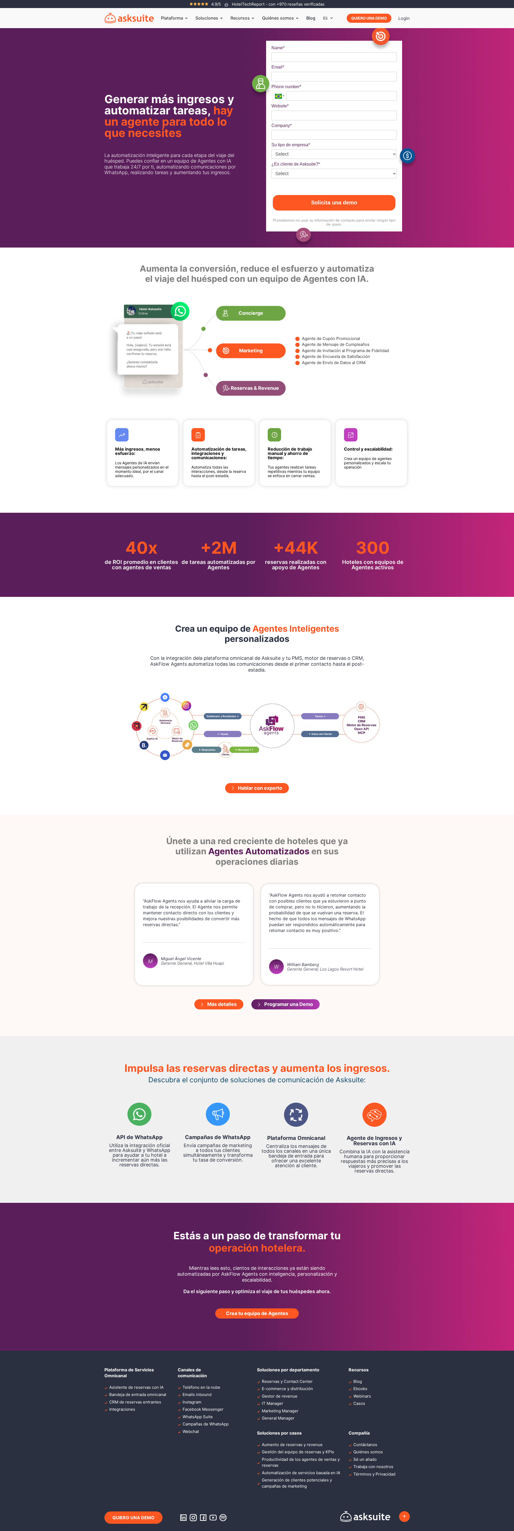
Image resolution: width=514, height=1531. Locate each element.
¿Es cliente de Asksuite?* (295, 164)
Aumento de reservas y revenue (292, 1444)
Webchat (191, 1431)
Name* (278, 48)
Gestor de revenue (279, 1396)
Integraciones (122, 1409)
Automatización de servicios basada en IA (301, 1472)
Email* (277, 67)
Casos (359, 1403)
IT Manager (272, 1403)
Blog (310, 18)
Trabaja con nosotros (373, 1466)
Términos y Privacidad (374, 1474)
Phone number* (286, 86)
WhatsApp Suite (198, 1416)
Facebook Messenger (203, 1409)
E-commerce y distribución (287, 1388)
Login (404, 18)
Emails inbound (197, 1394)
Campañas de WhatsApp (206, 1424)
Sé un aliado (365, 1459)
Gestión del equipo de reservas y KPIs (298, 1451)
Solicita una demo (334, 202)
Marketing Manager (280, 1410)
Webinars (362, 1396)
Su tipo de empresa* (290, 145)
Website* (280, 106)
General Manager (278, 1418)
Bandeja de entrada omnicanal (137, 1394)
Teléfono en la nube (201, 1387)
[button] (251, 313)
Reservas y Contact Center (287, 1381)
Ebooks (360, 1388)
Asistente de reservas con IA (136, 1387)
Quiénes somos (368, 1451)
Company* (281, 125)
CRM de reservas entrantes (135, 1402)
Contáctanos (365, 1444)
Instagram (192, 1402)
